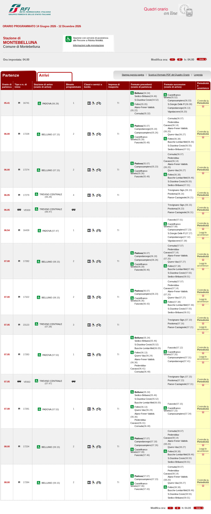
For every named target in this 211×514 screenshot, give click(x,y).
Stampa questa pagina (133, 75)
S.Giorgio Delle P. (176, 104)
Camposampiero (176, 100)
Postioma (172, 194)
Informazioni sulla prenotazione (88, 45)
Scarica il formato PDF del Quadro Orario (169, 75)
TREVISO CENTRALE (51, 194)
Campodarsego (175, 108)
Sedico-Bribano (142, 96)
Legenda (198, 75)
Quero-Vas (173, 134)
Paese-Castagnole (177, 197)
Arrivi (44, 75)
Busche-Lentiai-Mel (177, 142)
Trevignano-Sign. (176, 190)
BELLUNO (47, 134)
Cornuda (139, 113)
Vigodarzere (174, 111)
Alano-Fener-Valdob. (145, 107)
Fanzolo (139, 142)
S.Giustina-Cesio (143, 100)
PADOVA (47, 103)
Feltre (137, 104)
